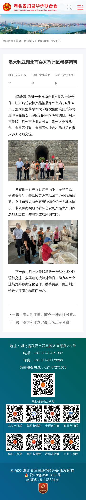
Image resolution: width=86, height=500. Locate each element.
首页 (18, 40)
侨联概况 (29, 40)
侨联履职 (42, 40)
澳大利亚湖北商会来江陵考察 (38, 322)
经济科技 (56, 40)
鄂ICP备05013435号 (45, 475)
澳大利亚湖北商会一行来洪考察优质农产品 (43, 315)
